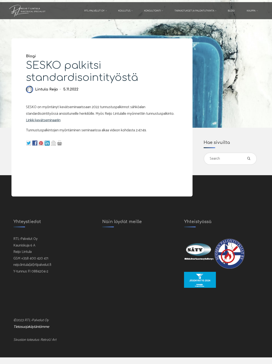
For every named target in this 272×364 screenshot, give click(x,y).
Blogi (31, 56)
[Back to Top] (255, 358)
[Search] (248, 158)
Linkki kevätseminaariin (43, 120)
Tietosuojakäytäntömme (31, 327)
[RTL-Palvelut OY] (27, 11)
